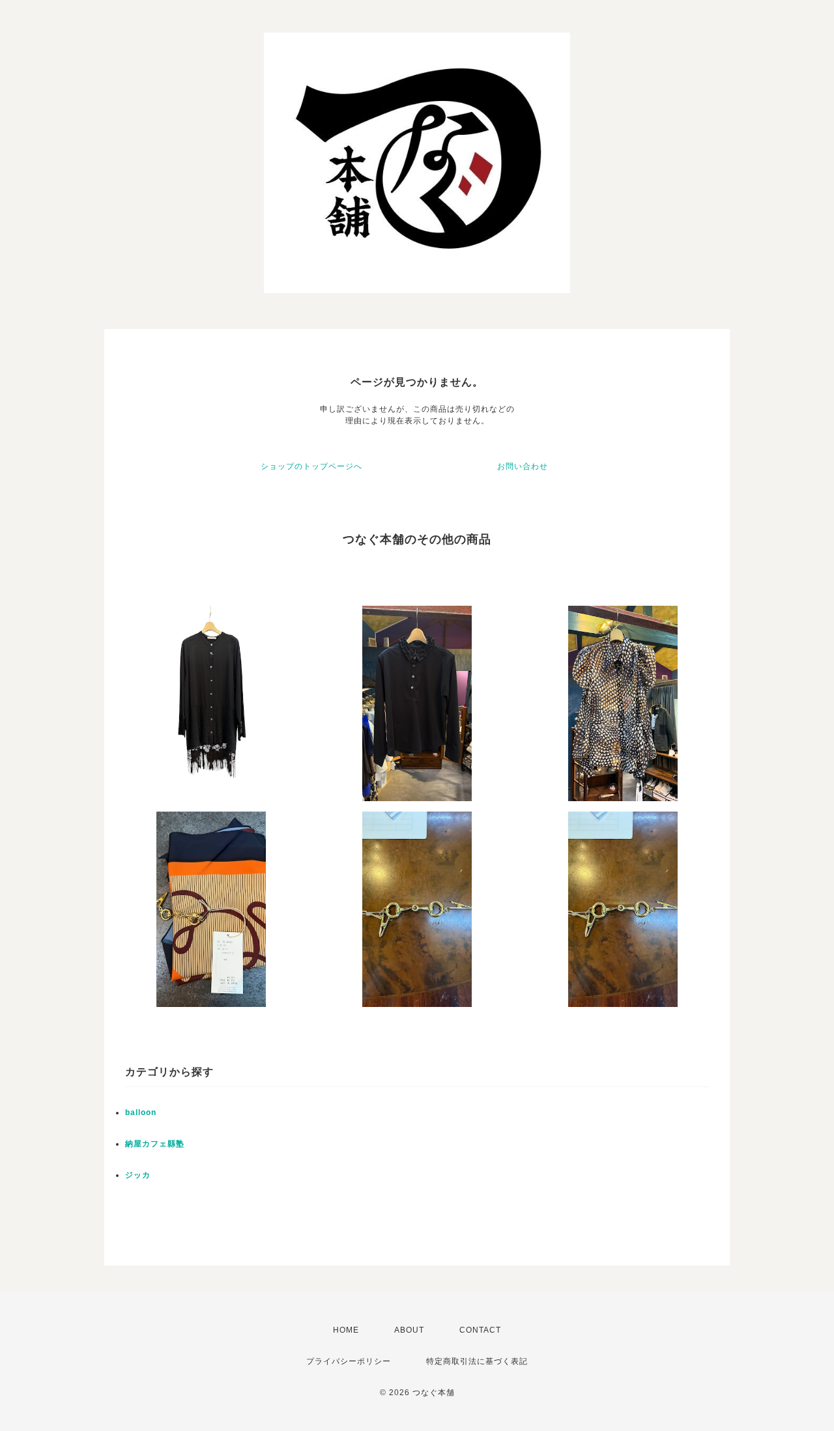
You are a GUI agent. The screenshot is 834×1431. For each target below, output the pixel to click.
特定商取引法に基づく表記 (477, 1361)
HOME (346, 1330)
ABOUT (409, 1330)
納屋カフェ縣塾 (154, 1143)
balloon (140, 1112)
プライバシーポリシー (348, 1361)
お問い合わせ (522, 466)
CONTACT (480, 1330)
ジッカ (138, 1175)
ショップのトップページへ (311, 466)
